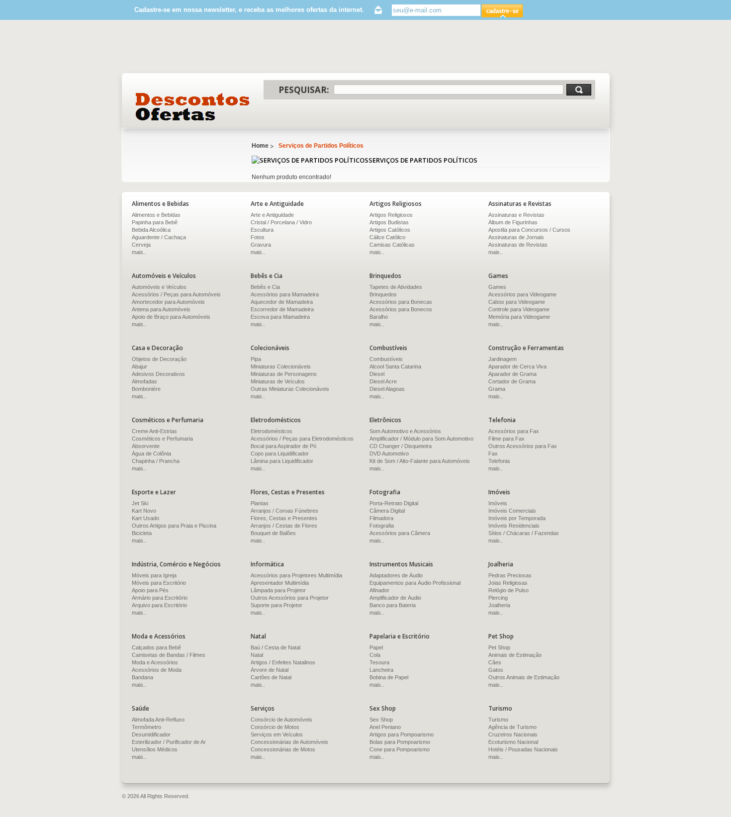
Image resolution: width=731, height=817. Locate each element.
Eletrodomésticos (271, 431)
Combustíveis (386, 359)
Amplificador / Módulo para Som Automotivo (421, 439)
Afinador (379, 590)
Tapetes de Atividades (395, 287)
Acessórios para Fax (513, 431)
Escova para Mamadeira (280, 317)
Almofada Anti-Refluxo (158, 720)
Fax (493, 453)
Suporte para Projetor (276, 605)
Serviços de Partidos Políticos (321, 145)
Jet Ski (140, 503)
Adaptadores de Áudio (396, 575)
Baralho (378, 317)
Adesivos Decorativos (158, 374)
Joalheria (499, 605)
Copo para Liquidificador (280, 453)
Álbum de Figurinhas (513, 222)
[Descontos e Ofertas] (193, 106)
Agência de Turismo (512, 727)
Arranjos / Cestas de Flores (284, 526)
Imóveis (497, 503)
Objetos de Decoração (159, 359)
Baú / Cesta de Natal (275, 647)
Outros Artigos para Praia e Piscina (174, 526)
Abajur (139, 366)
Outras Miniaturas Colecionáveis (290, 389)
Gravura (261, 245)
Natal (257, 655)
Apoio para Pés (150, 590)
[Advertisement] (365, 41)
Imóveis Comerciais (512, 511)
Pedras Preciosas (510, 575)
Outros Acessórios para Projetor (290, 598)
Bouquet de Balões (273, 533)
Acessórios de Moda (157, 670)
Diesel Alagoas (387, 389)
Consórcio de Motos (275, 727)
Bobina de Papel (388, 677)
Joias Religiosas (508, 583)
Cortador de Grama (512, 381)
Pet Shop (499, 647)
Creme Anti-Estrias (154, 431)
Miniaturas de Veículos (278, 381)
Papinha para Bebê (155, 222)
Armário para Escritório (159, 598)
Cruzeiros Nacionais (513, 734)
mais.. (139, 252)
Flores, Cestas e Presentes (284, 518)
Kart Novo (144, 511)
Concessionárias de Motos (283, 749)
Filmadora (381, 518)
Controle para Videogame (518, 309)
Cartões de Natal (271, 677)
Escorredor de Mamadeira (282, 309)
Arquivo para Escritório (159, 605)
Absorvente (146, 446)
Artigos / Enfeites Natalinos (283, 662)
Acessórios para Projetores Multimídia (296, 575)
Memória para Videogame (519, 317)
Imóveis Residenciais (514, 526)
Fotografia (381, 526)
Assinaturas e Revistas (516, 215)
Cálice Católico (387, 237)
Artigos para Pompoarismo (401, 734)
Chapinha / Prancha (156, 461)
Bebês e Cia (265, 287)
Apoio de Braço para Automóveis (171, 317)
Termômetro (146, 727)
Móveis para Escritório (159, 583)
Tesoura (379, 662)
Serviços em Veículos (277, 734)
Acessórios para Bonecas (400, 302)
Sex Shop (381, 720)
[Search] (578, 89)
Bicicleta (142, 533)
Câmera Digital (387, 511)
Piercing (498, 598)
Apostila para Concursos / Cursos (529, 230)
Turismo (498, 720)
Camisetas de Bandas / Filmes (168, 655)
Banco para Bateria (392, 605)
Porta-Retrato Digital (393, 503)
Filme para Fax (506, 439)
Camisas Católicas (392, 245)
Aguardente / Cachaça (159, 237)
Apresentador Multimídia (280, 583)
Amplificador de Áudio (395, 598)
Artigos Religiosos (391, 215)
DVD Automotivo (389, 453)
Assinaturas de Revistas (518, 245)
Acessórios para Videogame (522, 294)
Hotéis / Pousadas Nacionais (523, 749)
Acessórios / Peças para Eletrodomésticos (302, 439)
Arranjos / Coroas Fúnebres (284, 511)
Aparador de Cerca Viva (517, 366)
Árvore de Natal (269, 670)
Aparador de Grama (512, 374)
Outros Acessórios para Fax (522, 446)
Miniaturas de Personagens (284, 374)
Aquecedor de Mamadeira (282, 302)
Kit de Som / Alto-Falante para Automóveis (419, 461)
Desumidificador (151, 734)
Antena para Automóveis (161, 309)
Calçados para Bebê (156, 647)
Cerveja (141, 245)
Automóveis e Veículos (159, 287)
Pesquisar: (303, 89)
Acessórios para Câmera (399, 533)
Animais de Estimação (515, 655)
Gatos (495, 670)
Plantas (260, 503)
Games (497, 287)
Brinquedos (383, 294)
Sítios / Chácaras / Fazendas (523, 533)
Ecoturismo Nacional (513, 742)
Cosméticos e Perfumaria (162, 439)
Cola (374, 655)
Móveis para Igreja (154, 575)
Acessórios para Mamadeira (285, 294)
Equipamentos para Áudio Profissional (414, 583)
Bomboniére (146, 389)
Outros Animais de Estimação (523, 677)
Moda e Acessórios (155, 662)
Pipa (256, 359)
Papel (376, 647)
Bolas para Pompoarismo (399, 742)
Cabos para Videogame (516, 302)
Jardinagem (502, 359)
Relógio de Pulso (508, 590)
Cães (494, 662)
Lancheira (381, 670)
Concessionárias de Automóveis (289, 742)
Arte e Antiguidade (272, 215)
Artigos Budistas (389, 222)
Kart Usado (145, 518)
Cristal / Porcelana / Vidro (281, 222)
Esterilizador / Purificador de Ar (169, 742)
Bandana (142, 677)
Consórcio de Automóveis (281, 720)
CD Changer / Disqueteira (400, 446)
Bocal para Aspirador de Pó (283, 446)
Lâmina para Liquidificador (282, 461)
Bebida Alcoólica (151, 230)
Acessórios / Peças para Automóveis (176, 294)
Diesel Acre (383, 381)
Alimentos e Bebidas (156, 215)
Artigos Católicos (389, 230)
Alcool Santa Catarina (395, 366)
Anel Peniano (385, 727)
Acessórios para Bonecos (400, 309)
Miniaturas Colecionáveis (281, 366)
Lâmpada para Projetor (278, 590)
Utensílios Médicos (155, 749)
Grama (496, 389)
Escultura (262, 230)
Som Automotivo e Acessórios (405, 431)
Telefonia (499, 461)
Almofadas (144, 381)
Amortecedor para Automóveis (168, 302)
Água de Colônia (151, 453)
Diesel (376, 374)
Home (260, 145)
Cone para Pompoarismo (399, 749)
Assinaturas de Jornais (516, 237)
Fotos (258, 237)
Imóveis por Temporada (517, 518)
